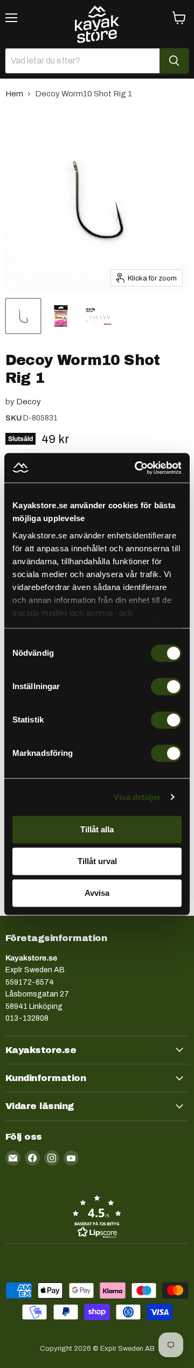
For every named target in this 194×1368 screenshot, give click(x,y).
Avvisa (97, 892)
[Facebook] (32, 1158)
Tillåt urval (97, 861)
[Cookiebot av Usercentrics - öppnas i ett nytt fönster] (137, 468)
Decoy (28, 401)
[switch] (166, 686)
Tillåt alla (97, 829)
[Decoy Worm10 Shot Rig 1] (23, 316)
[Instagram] (51, 1158)
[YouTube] (71, 1158)
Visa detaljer (137, 797)
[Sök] (174, 60)
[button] (97, 1216)
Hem (14, 93)
